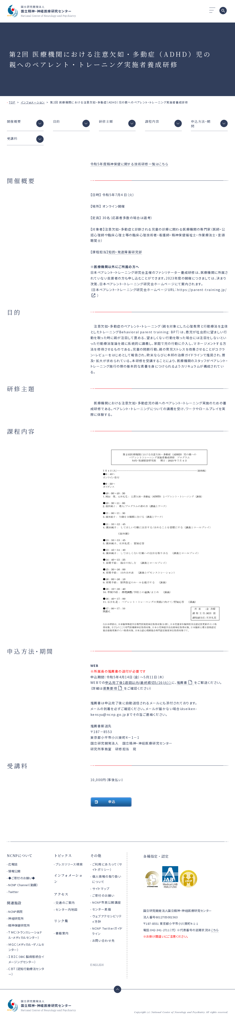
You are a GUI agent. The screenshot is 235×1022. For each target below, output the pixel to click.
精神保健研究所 (19, 925)
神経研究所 (16, 918)
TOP (12, 102)
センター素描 (101, 909)
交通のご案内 (65, 902)
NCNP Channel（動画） (23, 885)
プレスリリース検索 (69, 864)
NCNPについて (19, 855)
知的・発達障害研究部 (125, 252)
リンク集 (61, 920)
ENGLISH (97, 965)
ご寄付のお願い (103, 895)
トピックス (63, 855)
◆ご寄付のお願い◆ (21, 878)
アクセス (61, 894)
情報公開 (14, 871)
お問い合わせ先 (103, 940)
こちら (215, 930)
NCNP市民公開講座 (106, 902)
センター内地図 (67, 909)
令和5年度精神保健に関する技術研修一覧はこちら (129, 164)
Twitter (13, 892)
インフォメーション (33, 102)
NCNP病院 (15, 911)
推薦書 (182, 682)
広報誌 (12, 864)
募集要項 (110, 688)
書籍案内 (62, 933)
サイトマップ (100, 888)
